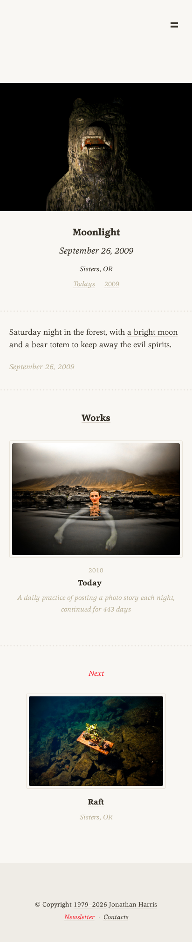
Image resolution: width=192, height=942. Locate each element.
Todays (84, 283)
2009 (111, 283)
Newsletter (79, 917)
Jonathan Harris (133, 904)
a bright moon (152, 332)
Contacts (115, 917)
